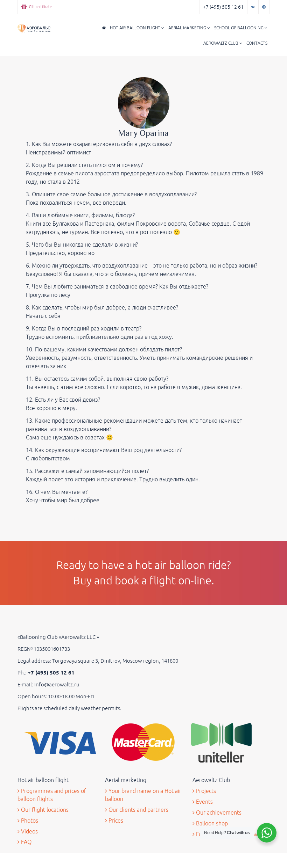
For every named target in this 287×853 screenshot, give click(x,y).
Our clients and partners (137, 810)
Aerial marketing (187, 27)
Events (204, 802)
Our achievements (218, 812)
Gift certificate (39, 7)
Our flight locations (44, 810)
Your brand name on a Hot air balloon (143, 795)
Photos (29, 820)
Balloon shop (211, 823)
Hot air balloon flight (135, 27)
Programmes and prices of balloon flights (52, 795)
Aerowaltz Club (221, 43)
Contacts (256, 43)
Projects (205, 791)
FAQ (25, 842)
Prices (115, 820)
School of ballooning (239, 27)
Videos (29, 831)
